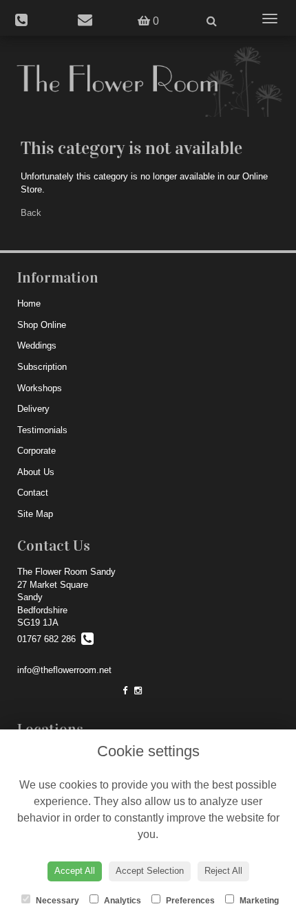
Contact (32, 492)
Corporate (36, 451)
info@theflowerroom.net (64, 670)
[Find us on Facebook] (125, 690)
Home (29, 303)
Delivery (33, 409)
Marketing (258, 900)
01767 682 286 (49, 639)
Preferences (189, 900)
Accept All (74, 871)
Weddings (36, 345)
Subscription (42, 367)
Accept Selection (150, 871)
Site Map (35, 514)
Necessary (56, 900)
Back (31, 213)
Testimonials (42, 430)
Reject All (223, 871)
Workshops (39, 388)
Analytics (121, 900)
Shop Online (41, 325)
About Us (35, 472)
